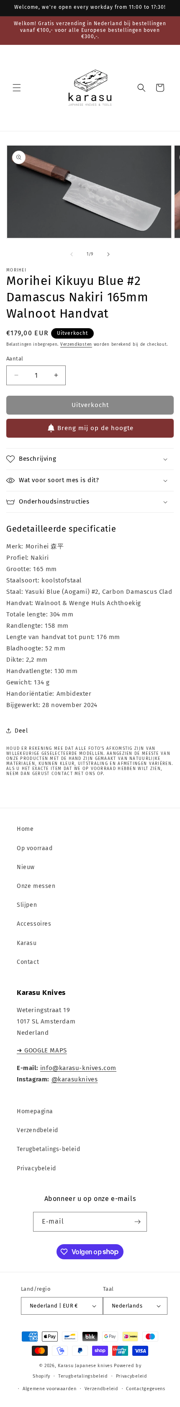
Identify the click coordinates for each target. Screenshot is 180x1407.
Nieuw (26, 867)
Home (25, 829)
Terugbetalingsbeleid (83, 1376)
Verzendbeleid (37, 1130)
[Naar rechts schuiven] (108, 254)
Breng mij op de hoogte (95, 428)
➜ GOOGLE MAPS (42, 1050)
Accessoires (34, 923)
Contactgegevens (145, 1388)
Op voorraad (35, 848)
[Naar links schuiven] (71, 254)
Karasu (27, 943)
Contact (28, 962)
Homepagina (35, 1111)
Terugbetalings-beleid (48, 1149)
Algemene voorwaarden (50, 1388)
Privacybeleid (36, 1168)
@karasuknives (74, 1079)
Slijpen (27, 904)
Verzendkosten (76, 344)
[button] (17, 87)
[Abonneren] (137, 1222)
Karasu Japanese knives (86, 1365)
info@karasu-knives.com (78, 1068)
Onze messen (36, 886)
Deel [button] (21, 730)
